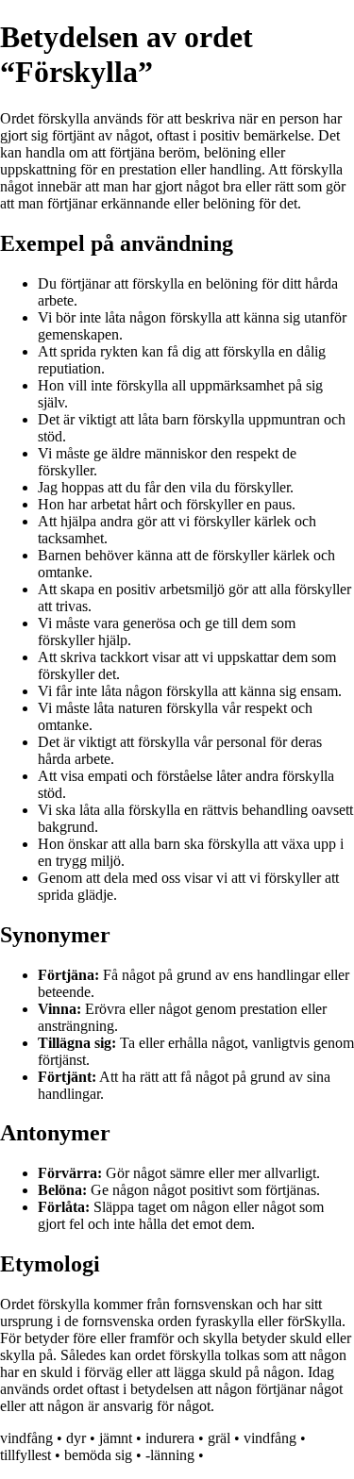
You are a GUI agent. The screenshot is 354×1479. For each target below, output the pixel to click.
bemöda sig (98, 1455)
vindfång (26, 1438)
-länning (169, 1455)
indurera (169, 1438)
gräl (219, 1438)
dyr (76, 1438)
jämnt (115, 1438)
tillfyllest (25, 1455)
